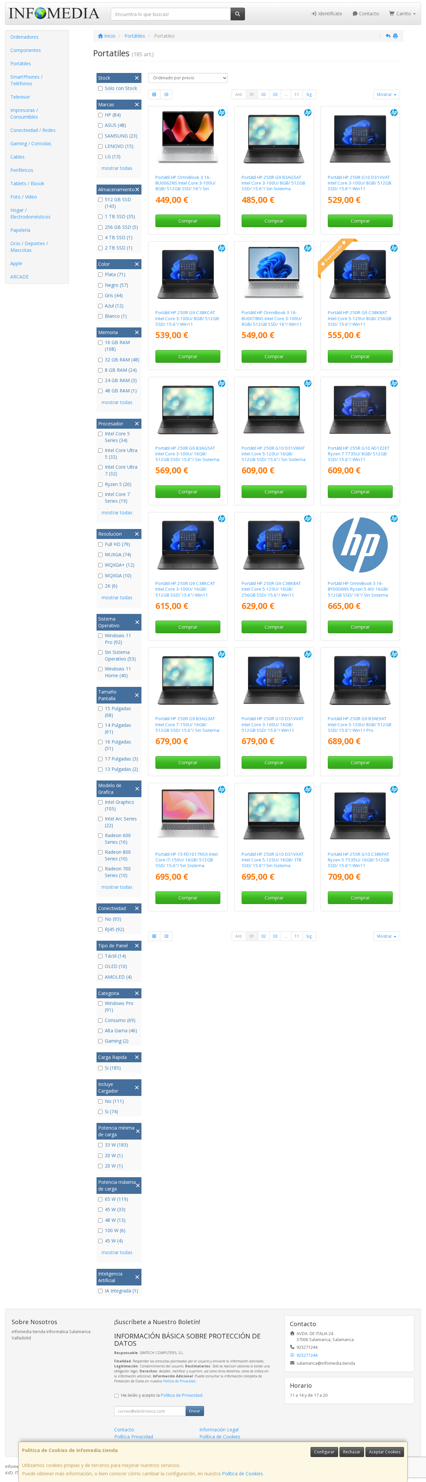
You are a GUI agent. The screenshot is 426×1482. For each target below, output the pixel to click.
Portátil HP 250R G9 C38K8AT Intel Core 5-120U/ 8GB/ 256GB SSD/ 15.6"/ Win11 (359, 318)
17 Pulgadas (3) (121, 758)
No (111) (114, 1101)
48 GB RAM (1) (121, 390)
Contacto (368, 13)
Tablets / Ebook (27, 183)
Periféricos (21, 170)
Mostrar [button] (385, 94)
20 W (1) (114, 1155)
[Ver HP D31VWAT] (274, 409)
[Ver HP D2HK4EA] (274, 274)
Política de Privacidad (179, 1381)
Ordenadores (24, 37)
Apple (16, 263)
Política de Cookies (242, 1473)
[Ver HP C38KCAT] (188, 274)
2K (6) (111, 586)
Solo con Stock (121, 88)
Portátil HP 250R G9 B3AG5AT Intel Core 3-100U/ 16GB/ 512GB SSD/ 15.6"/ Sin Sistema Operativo (187, 456)
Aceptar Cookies (384, 1452)
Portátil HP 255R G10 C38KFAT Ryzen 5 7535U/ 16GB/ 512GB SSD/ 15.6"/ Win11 (358, 860)
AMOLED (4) (118, 977)
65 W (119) (116, 1199)
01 (252, 94)
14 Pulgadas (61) (118, 728)
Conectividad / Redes (33, 130)
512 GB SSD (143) (118, 202)
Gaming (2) (116, 1041)
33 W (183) (116, 1145)
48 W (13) (115, 1220)
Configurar (324, 1452)
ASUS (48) (115, 125)
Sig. (309, 94)
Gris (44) (114, 295)
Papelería (20, 230)
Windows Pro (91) (119, 1006)
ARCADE (19, 276)
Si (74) (111, 1111)
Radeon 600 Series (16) (118, 838)
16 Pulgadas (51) (118, 745)
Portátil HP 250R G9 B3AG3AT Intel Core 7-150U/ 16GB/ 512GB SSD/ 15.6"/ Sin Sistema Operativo (187, 727)
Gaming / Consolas (30, 143)
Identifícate (329, 13)
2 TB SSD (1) (118, 248)
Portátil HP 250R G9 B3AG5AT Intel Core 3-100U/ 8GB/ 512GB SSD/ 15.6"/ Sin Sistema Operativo (273, 186)
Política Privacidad (133, 1436)
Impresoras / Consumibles (24, 113)
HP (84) (113, 115)
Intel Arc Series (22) (121, 821)
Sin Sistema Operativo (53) (120, 655)
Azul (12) (114, 305)
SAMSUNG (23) (121, 136)
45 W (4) (114, 1240)
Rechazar (351, 1452)
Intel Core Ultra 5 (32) (121, 453)
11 (297, 94)
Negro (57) (116, 285)
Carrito (403, 13)
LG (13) (112, 156)
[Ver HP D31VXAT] (274, 815)
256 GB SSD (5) (121, 227)
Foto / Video (23, 197)
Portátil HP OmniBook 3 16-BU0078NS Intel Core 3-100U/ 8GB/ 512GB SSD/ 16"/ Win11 (272, 318)
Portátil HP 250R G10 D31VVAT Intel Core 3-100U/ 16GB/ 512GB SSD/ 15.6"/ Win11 (273, 724)
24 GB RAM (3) (121, 380)
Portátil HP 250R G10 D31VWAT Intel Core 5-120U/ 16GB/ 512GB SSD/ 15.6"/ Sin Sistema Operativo (274, 456)
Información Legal (219, 1429)
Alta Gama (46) (121, 1030)
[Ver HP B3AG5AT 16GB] (188, 409)
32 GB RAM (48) (122, 359)
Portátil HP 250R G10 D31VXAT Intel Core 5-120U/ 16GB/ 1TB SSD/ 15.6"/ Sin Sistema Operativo (273, 862)
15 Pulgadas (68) (118, 711)
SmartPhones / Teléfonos (26, 80)
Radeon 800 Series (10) (118, 855)
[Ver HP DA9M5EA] (188, 815)
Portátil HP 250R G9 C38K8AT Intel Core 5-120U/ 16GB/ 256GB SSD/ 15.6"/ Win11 (271, 589)
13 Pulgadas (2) (121, 769)
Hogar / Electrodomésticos (30, 213)
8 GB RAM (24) (121, 370)
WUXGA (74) (118, 554)
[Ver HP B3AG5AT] (274, 139)
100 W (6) (115, 1230)
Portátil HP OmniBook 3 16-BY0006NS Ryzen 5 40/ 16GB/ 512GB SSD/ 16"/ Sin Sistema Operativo (358, 592)
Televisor (20, 97)
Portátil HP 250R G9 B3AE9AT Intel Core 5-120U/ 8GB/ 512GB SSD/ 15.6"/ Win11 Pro (359, 724)
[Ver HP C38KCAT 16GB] (188, 545)
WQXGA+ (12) (119, 565)
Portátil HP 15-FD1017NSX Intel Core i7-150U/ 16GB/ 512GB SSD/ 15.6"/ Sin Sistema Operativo (186, 862)
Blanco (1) (116, 316)
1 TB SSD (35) (120, 216)
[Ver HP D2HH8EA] (188, 139)
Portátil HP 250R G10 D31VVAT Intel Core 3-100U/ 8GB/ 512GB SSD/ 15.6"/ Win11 (359, 183)
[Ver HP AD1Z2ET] (360, 409)
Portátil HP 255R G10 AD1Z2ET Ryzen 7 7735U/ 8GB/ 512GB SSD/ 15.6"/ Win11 (358, 454)
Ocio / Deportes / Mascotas (29, 246)
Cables (17, 157)
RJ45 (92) (114, 929)
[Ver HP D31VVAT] (360, 139)
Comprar (187, 221)
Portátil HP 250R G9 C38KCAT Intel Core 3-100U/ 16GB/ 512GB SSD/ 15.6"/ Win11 (185, 589)
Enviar (194, 1411)
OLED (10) (116, 966)
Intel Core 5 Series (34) (117, 436)
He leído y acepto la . (162, 1395)
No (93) (113, 919)
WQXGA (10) (118, 575)
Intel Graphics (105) (119, 805)
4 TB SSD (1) (118, 237)
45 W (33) (115, 1209)
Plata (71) (115, 274)
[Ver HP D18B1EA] (360, 545)
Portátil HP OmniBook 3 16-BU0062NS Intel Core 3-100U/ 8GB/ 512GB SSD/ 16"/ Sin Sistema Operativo (185, 186)
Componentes (25, 50)
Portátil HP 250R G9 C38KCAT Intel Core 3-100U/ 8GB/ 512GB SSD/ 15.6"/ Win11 (187, 318)
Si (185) (113, 1068)
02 (263, 94)
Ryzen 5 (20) (118, 484)
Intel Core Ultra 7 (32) (121, 470)
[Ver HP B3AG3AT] (188, 680)
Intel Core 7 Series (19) (117, 497)
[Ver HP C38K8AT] (360, 274)
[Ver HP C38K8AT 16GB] (274, 545)
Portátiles (20, 63)
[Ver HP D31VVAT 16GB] (274, 680)
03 (275, 94)
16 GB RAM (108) (117, 345)
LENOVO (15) (119, 146)
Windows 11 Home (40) (118, 672)
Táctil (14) (115, 956)
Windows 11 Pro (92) (118, 638)
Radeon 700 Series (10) (118, 871)
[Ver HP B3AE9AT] (360, 680)
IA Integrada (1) (121, 1290)
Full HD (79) (117, 544)
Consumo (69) (120, 1020)
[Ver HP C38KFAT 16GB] (360, 815)
